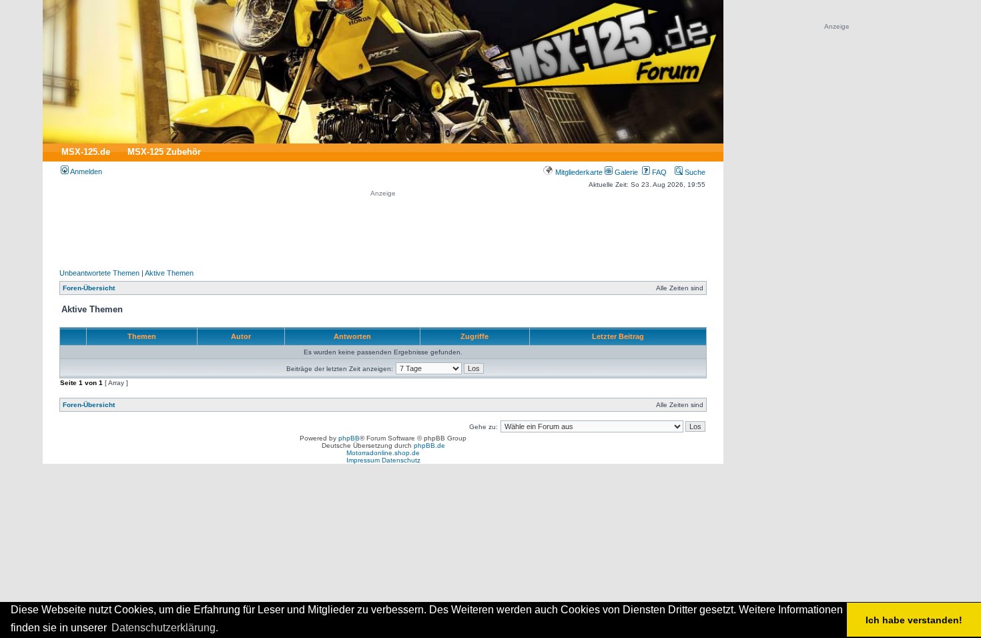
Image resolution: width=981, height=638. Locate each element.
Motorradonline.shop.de (383, 452)
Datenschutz (401, 460)
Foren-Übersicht (89, 288)
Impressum (363, 460)
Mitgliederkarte (578, 172)
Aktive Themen (169, 273)
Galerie (625, 172)
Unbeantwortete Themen (99, 273)
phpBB (349, 438)
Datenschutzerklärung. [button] (164, 627)
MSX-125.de (85, 152)
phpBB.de (429, 445)
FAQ (658, 172)
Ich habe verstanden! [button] (914, 620)
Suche (694, 172)
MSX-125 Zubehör (164, 152)
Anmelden (85, 172)
